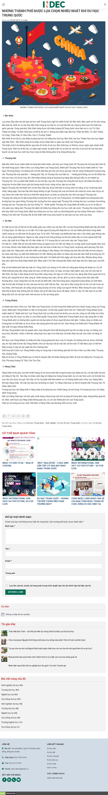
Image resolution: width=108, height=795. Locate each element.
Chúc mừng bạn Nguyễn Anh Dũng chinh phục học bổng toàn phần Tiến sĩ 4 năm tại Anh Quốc (47, 640)
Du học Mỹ (51, 752)
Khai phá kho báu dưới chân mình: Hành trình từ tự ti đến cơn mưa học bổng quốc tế (43, 657)
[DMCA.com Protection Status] (8, 793)
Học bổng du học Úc (10, 727)
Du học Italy (51, 764)
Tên (7, 549)
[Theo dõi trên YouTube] (18, 779)
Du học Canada (53, 756)
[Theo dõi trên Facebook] (4, 779)
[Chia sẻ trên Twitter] (13, 416)
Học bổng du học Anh (11, 699)
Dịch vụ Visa (52, 767)
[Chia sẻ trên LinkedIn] (28, 416)
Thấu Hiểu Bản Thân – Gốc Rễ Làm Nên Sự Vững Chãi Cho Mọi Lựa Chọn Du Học (41, 631)
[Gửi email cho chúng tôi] (9, 779)
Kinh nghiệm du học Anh (12, 685)
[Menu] (3, 4)
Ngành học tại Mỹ (9, 713)
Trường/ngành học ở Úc (12, 722)
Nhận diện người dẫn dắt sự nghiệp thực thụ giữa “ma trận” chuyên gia (37, 666)
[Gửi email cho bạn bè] (18, 416)
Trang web (10, 573)
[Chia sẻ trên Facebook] (9, 416)
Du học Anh (51, 748)
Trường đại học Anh (10, 690)
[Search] (105, 4)
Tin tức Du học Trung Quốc (68, 423)
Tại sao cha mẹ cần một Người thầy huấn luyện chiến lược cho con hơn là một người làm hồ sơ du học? (51, 648)
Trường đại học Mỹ (10, 708)
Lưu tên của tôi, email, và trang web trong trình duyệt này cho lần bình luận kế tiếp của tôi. (50, 586)
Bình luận (10, 526)
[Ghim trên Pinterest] (23, 416)
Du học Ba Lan (52, 760)
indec (25, 20)
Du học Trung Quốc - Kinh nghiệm (41, 423)
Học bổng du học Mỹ (10, 717)
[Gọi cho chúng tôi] (14, 779)
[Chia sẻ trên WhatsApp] (4, 416)
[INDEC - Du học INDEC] (54, 4)
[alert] (53, 614)
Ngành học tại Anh (9, 694)
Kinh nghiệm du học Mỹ (11, 704)
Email (8, 561)
